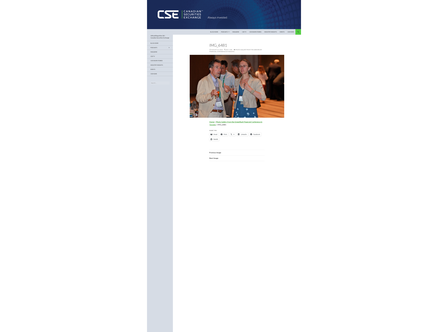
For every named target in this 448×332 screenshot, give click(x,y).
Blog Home (214, 32)
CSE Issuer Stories (255, 32)
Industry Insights (270, 32)
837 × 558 (229, 50)
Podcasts (224, 32)
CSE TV (244, 32)
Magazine (235, 32)
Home (211, 122)
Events (282, 32)
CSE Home (290, 32)
